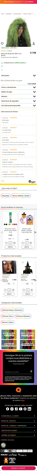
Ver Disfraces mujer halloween (9, 57)
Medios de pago (6, 92)
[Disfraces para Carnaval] (9, 349)
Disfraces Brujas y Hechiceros (12, 310)
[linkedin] (29, 409)
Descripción (5, 75)
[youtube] (21, 409)
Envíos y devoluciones (8, 87)
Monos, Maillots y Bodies (21, 196)
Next (34, 231)
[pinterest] (25, 409)
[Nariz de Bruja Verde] (22, 263)
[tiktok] (16, 409)
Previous (1, 231)
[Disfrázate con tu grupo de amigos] (9, 339)
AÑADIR (10, 247)
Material (4, 96)
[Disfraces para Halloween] (27, 349)
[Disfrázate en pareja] (27, 339)
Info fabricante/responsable (10, 105)
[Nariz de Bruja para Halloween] (4, 263)
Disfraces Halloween (23, 316)
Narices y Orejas (7, 322)
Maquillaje (5, 196)
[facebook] (7, 409)
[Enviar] (31, 371)
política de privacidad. (9, 380)
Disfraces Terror (7, 316)
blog (22, 400)
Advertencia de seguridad (9, 101)
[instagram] (12, 409)
